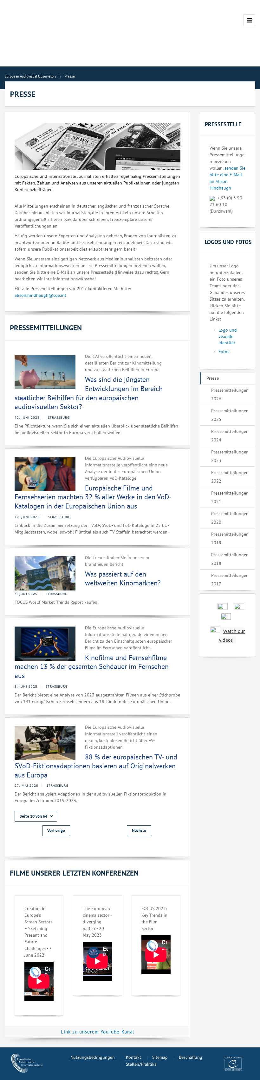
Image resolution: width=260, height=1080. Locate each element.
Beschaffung (190, 1057)
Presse (212, 378)
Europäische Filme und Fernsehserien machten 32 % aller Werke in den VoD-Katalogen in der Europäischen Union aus (93, 497)
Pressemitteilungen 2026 (230, 394)
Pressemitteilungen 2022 (230, 477)
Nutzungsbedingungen (92, 1057)
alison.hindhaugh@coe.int (40, 295)
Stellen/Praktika (141, 1064)
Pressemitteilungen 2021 (230, 497)
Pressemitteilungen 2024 (230, 435)
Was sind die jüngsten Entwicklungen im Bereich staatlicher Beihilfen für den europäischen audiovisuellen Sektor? (89, 393)
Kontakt (133, 1057)
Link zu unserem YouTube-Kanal (97, 1032)
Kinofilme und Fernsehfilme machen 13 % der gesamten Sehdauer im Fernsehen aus (92, 666)
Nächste (139, 830)
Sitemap (160, 1057)
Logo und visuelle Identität (227, 336)
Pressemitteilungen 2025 (230, 415)
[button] (36, 816)
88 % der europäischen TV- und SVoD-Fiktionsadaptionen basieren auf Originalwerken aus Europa (96, 765)
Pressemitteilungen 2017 (230, 579)
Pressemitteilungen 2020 (230, 518)
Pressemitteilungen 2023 (230, 456)
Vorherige (56, 830)
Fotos (223, 351)
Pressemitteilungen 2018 (230, 559)
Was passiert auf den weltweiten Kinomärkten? (123, 579)
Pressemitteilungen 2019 (230, 538)
